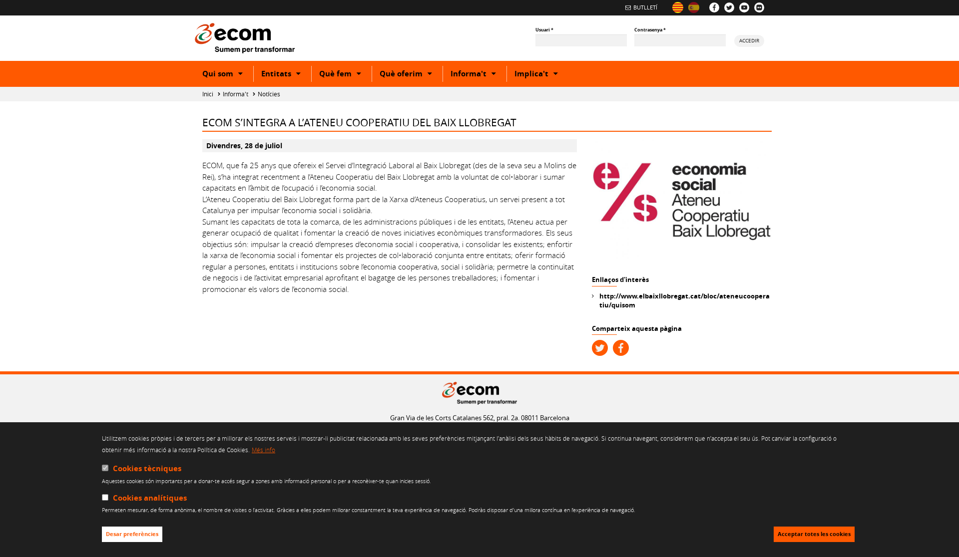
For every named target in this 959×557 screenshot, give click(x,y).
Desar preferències (132, 535)
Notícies (269, 94)
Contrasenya (650, 29)
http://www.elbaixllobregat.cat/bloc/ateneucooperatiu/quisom (684, 300)
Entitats (286, 75)
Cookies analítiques (150, 498)
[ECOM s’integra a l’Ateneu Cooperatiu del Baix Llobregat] (677, 7)
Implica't (541, 75)
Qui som (227, 75)
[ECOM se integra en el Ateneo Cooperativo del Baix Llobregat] (693, 7)
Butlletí (645, 7)
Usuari (544, 29)
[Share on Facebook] (621, 348)
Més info (263, 450)
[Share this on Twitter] (600, 348)
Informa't (478, 75)
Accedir (749, 40)
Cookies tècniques (147, 468)
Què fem (345, 75)
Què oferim (411, 75)
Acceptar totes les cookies (814, 535)
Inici (207, 94)
